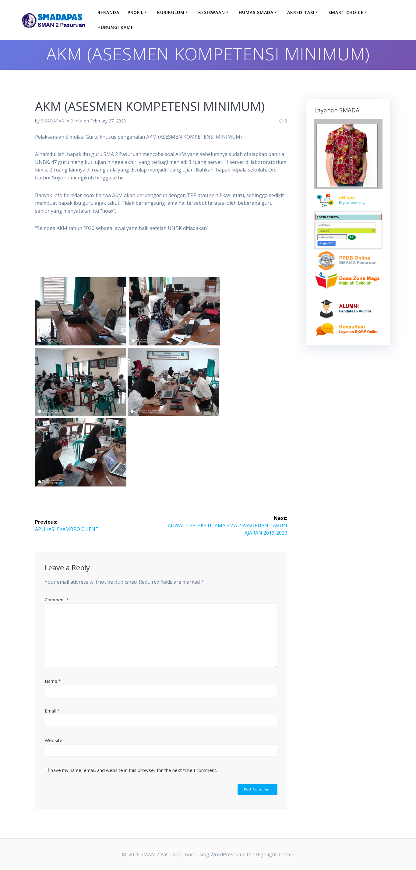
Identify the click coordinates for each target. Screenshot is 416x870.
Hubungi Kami (114, 27)
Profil (135, 12)
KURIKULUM (171, 12)
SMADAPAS (52, 121)
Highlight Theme (275, 854)
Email (52, 711)
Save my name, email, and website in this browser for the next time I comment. (134, 770)
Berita (76, 121)
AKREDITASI (301, 12)
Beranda (108, 12)
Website (53, 740)
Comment (57, 599)
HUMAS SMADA (256, 12)
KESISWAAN (211, 12)
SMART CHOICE (346, 12)
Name (53, 681)
